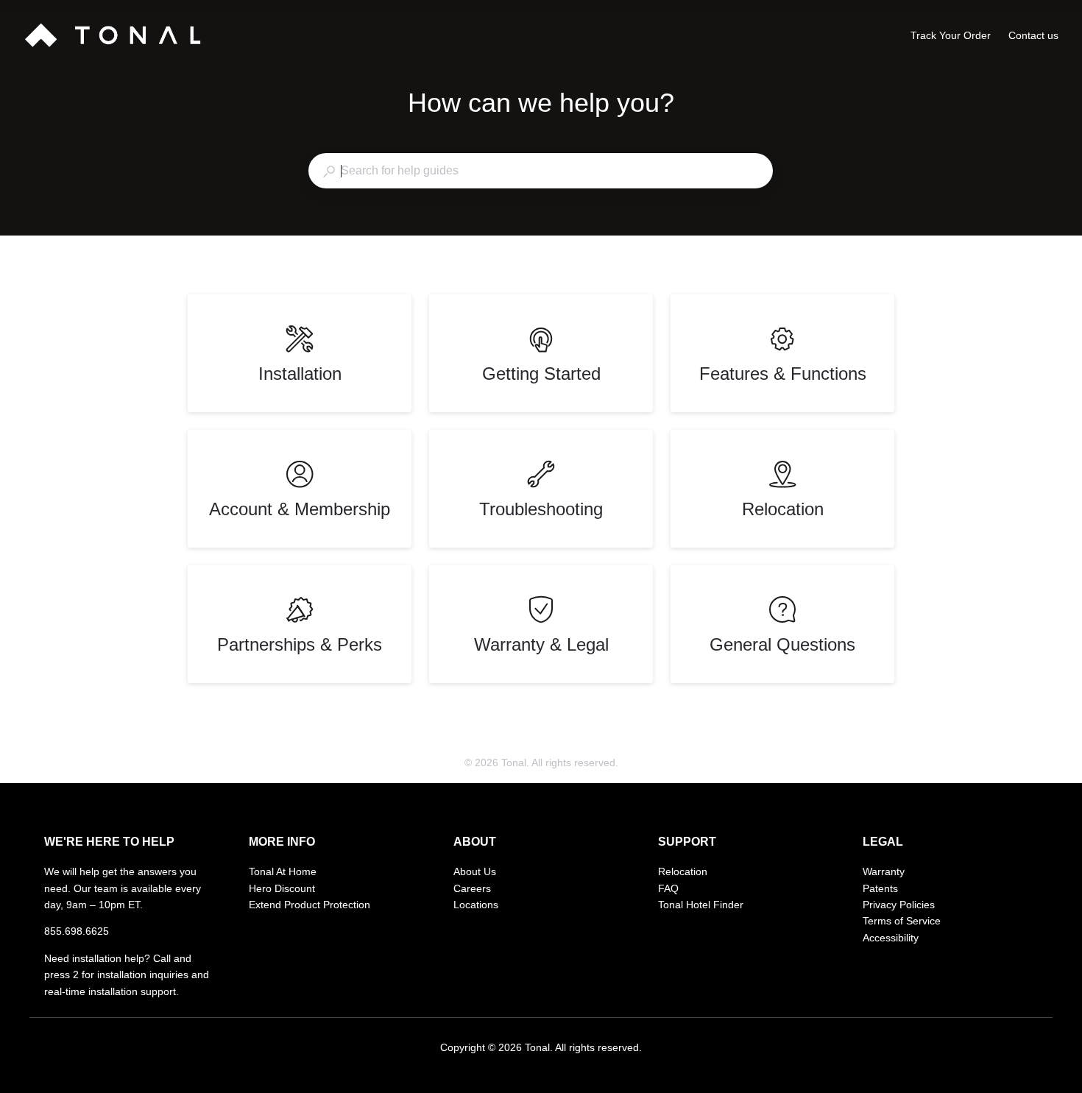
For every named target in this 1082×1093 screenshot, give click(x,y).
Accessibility (891, 938)
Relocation (682, 871)
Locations (475, 904)
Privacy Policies (899, 904)
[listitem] (299, 353)
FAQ (668, 888)
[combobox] (540, 170)
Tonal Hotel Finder (700, 904)
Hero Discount (282, 888)
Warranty (884, 871)
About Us (474, 871)
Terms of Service (902, 921)
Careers (472, 888)
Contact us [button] (1033, 35)
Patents (880, 888)
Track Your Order (950, 36)
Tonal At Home (283, 871)
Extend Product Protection (309, 904)
